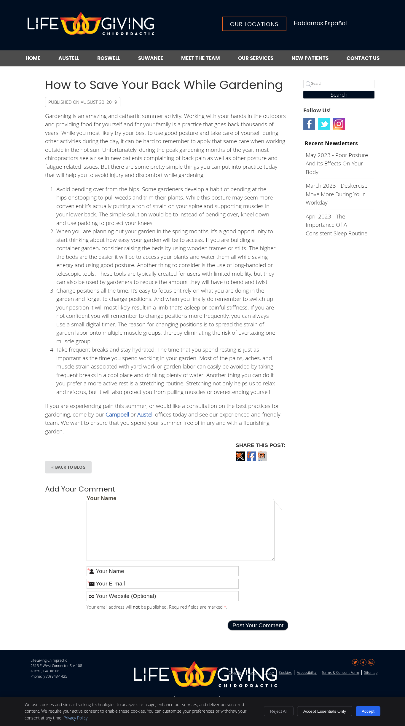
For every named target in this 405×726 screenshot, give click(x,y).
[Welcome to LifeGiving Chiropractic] (91, 33)
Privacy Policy (75, 718)
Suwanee (150, 58)
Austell (68, 58)
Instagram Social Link (339, 124)
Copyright (236, 672)
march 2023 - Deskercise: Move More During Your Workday (337, 194)
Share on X (240, 459)
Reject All (278, 711)
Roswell (108, 58)
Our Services (255, 58)
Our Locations (254, 24)
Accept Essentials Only (324, 711)
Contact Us (363, 58)
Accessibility (307, 672)
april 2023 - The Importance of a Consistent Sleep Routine (336, 225)
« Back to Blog (68, 467)
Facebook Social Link (309, 124)
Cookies (285, 672)
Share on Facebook (251, 459)
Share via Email (262, 459)
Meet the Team (200, 58)
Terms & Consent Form (340, 672)
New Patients (310, 58)
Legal (253, 672)
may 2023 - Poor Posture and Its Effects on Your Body (337, 163)
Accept (368, 711)
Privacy (268, 672)
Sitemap (370, 672)
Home (32, 58)
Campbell (117, 414)
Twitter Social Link (324, 124)
